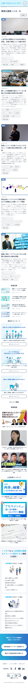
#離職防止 (22, 64)
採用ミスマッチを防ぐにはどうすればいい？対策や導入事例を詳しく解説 (13, 147)
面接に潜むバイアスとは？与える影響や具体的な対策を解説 (13, 255)
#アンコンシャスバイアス (8, 221)
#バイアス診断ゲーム (7, 224)
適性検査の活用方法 (10, 582)
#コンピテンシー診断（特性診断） (10, 61)
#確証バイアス (14, 279)
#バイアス (19, 221)
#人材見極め (16, 113)
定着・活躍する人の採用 (11, 578)
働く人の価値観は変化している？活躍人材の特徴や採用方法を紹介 (13, 92)
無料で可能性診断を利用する (14, 653)
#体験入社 (17, 166)
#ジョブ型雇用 (5, 109)
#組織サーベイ (14, 64)
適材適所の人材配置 (10, 616)
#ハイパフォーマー (16, 109)
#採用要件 (15, 170)
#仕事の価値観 (5, 116)
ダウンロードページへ (14, 344)
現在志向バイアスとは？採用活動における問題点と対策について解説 (13, 200)
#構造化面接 (5, 64)
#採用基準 (17, 224)
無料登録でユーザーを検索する (14, 647)
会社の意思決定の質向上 (11, 623)
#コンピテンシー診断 (7, 276)
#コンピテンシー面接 (7, 166)
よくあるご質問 (13, 664)
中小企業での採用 (9, 580)
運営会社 (5, 664)
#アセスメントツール (7, 58)
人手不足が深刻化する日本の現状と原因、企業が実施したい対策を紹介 (13, 40)
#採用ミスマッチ (15, 116)
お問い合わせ (22, 664)
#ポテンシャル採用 (6, 113)
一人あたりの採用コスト (11, 589)
